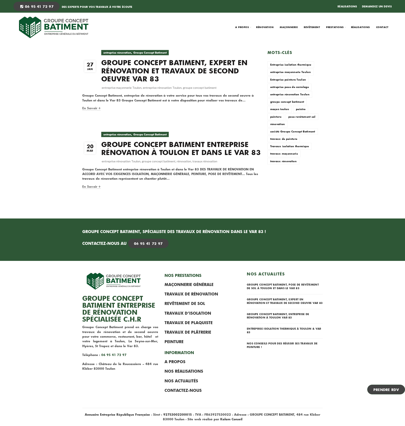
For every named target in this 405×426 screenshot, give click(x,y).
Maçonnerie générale (189, 284)
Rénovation (265, 27)
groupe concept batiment (200, 87)
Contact (382, 27)
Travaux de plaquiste (189, 322)
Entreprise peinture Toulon (288, 79)
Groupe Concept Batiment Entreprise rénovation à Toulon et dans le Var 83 (181, 148)
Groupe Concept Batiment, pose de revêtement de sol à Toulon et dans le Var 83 (283, 286)
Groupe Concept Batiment (150, 52)
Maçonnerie (289, 27)
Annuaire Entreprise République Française (117, 415)
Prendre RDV (386, 389)
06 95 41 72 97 (38, 6)
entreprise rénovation (117, 52)
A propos (242, 27)
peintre (300, 109)
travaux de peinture (283, 138)
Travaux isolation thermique (289, 146)
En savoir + (91, 108)
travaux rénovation (204, 161)
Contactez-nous (183, 390)
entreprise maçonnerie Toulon (122, 87)
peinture (275, 116)
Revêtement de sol (185, 303)
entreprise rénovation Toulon (162, 87)
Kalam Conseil (231, 419)
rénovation (184, 161)
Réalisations (347, 6)
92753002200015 (177, 415)
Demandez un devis (377, 6)
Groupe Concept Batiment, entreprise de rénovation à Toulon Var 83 (278, 315)
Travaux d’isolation (188, 313)
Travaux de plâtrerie (188, 332)
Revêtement (312, 27)
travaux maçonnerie (284, 153)
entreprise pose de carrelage (289, 87)
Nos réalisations (184, 371)
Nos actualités (181, 380)
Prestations (335, 27)
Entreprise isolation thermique (290, 64)
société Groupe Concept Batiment (292, 131)
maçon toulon (279, 109)
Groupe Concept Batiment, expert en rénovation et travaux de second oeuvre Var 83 (174, 70)
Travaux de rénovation (191, 294)
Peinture (174, 341)
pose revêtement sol (302, 116)
